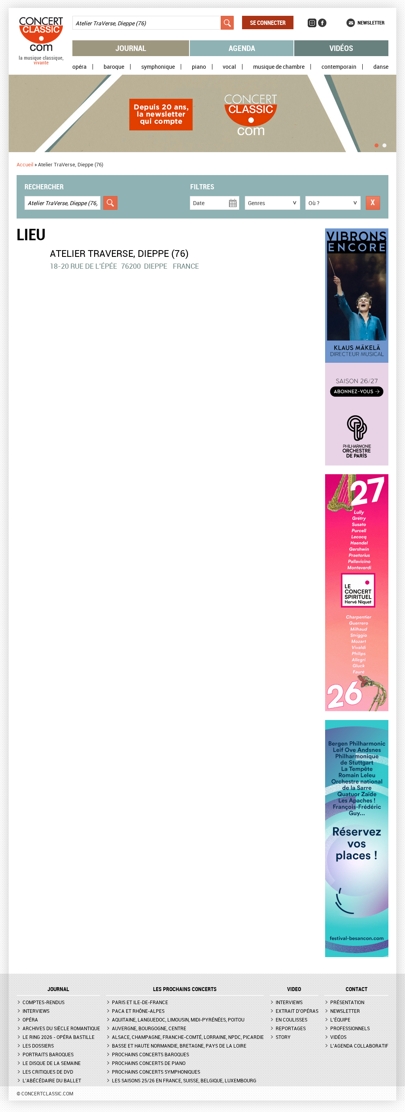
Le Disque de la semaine (52, 1063)
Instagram (312, 23)
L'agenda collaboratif (359, 1045)
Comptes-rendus (43, 1002)
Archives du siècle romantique (61, 1028)
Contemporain (339, 67)
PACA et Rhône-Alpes (138, 1011)
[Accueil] (41, 62)
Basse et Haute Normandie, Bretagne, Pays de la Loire (179, 1045)
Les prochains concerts (185, 989)
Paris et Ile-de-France (140, 1002)
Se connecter (268, 22)
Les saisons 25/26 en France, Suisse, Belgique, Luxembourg (184, 1080)
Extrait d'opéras (297, 1011)
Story (283, 1037)
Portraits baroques (48, 1054)
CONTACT (356, 989)
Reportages (291, 1028)
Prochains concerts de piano (148, 1063)
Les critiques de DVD (48, 1072)
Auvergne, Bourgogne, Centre (149, 1028)
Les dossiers (38, 1045)
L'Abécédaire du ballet (52, 1080)
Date (198, 203)
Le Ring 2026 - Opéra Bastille (59, 1037)
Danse (380, 67)
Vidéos (341, 48)
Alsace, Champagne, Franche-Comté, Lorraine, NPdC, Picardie (188, 1037)
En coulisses (291, 1019)
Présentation (347, 1002)
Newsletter (371, 22)
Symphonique (158, 67)
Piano (199, 67)
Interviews (36, 1011)
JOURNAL (58, 989)
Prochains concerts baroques (150, 1054)
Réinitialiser (373, 203)
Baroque (114, 67)
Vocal (229, 67)
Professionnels (350, 1028)
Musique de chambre (279, 67)
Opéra (79, 67)
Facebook (322, 23)
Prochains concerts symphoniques (156, 1072)
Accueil (25, 164)
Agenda (242, 48)
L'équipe (340, 1019)
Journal (130, 48)
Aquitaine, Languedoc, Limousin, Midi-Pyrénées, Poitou (178, 1019)
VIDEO (294, 989)
